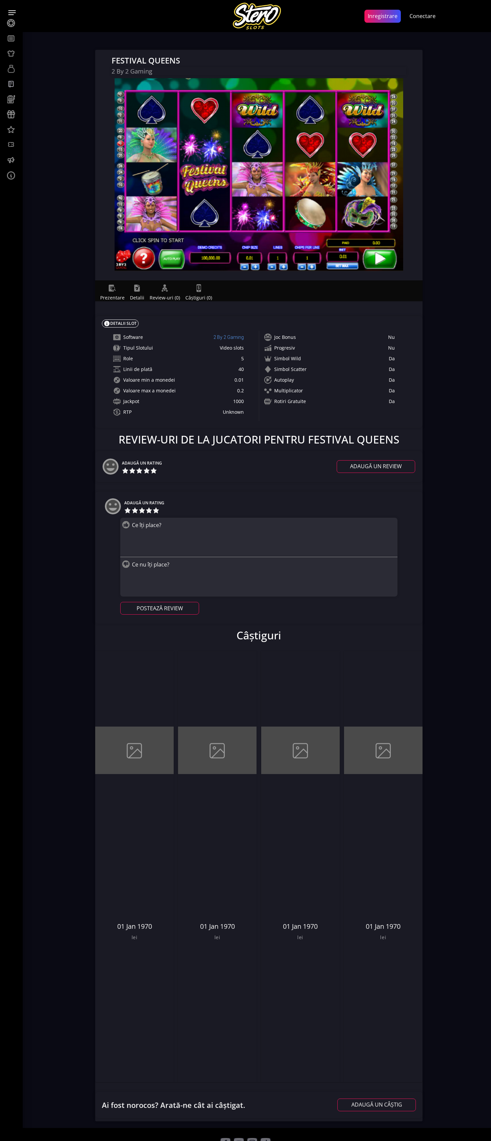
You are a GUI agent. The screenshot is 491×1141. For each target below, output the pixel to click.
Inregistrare (382, 16)
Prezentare (112, 297)
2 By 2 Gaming (228, 337)
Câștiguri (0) (198, 297)
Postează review (160, 608)
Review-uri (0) (165, 297)
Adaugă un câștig (376, 1104)
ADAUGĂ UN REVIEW (376, 466)
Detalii (137, 297)
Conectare (423, 16)
